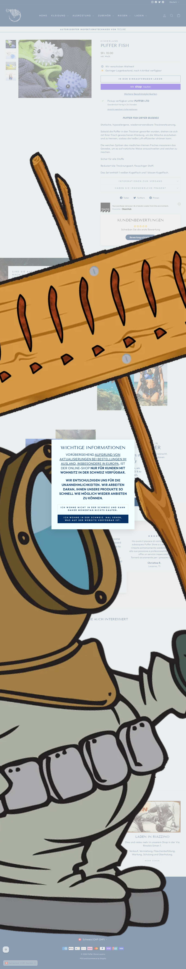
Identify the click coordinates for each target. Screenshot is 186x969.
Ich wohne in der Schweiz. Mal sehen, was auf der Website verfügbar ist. (93, 518)
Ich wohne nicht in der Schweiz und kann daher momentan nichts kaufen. (93, 508)
